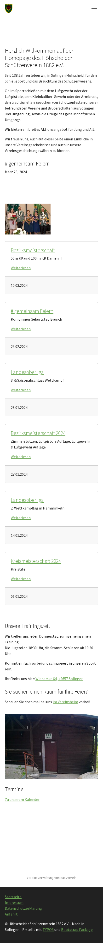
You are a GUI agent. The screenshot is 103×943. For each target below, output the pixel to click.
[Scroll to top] (92, 932)
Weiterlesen (21, 267)
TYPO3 (48, 929)
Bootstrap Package (77, 929)
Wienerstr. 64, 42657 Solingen (59, 678)
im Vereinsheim (65, 701)
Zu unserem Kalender (22, 799)
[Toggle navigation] (94, 8)
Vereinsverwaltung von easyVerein (51, 877)
